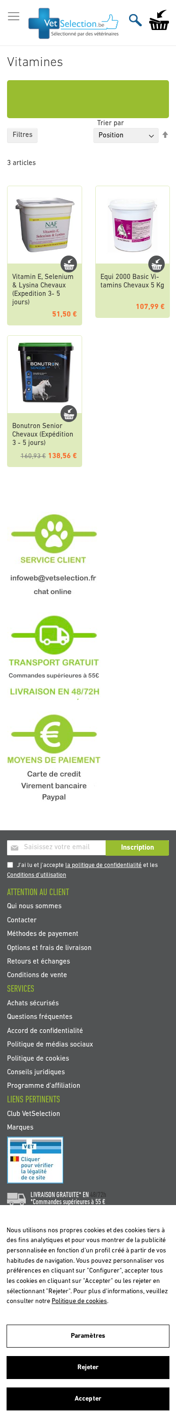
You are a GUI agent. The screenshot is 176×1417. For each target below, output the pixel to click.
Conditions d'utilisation (36, 875)
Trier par (110, 123)
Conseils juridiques (36, 1072)
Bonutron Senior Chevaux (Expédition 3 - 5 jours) (42, 435)
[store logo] (74, 23)
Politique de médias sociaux (50, 1044)
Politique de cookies (38, 1058)
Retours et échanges (38, 961)
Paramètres (88, 1336)
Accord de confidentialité (45, 1030)
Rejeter (88, 1367)
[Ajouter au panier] (69, 264)
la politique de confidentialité (103, 865)
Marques (20, 1127)
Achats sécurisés (33, 1003)
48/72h (98, 1195)
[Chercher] (135, 20)
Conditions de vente (37, 975)
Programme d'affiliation (43, 1086)
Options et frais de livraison (49, 947)
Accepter (88, 1398)
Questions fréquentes (39, 1017)
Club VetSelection (33, 1113)
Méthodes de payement (42, 934)
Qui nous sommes (34, 906)
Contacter (22, 920)
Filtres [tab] (22, 135)
